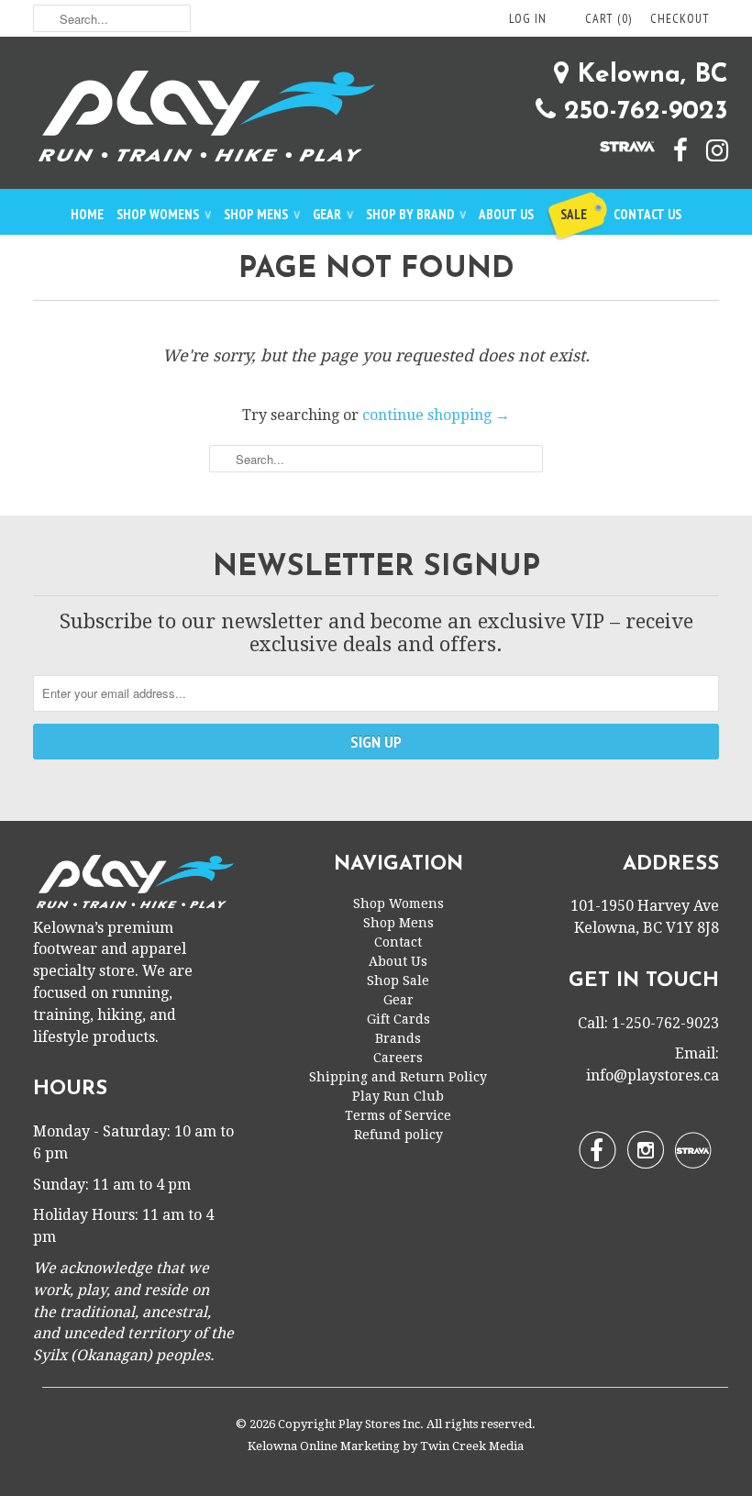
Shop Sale (398, 980)
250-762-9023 (642, 112)
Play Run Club (398, 1096)
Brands (398, 1038)
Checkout (680, 18)
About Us (506, 214)
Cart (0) (608, 18)
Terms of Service (398, 1115)
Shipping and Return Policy (398, 1076)
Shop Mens (262, 214)
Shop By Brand (416, 214)
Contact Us (647, 214)
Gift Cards (398, 1019)
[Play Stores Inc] (376, 120)
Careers (398, 1057)
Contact (398, 942)
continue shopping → (436, 415)
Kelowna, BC (648, 75)
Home (87, 214)
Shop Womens (163, 214)
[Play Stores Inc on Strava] (618, 144)
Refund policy (398, 1134)
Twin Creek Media (472, 1446)
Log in (528, 18)
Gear (333, 214)
